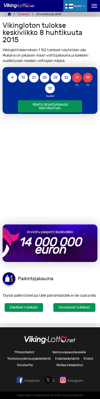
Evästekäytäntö (67, 358)
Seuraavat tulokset (74, 307)
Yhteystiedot (24, 352)
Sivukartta (25, 365)
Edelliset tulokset (24, 307)
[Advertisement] (50, 169)
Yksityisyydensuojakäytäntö (29, 358)
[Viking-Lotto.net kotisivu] (19, 8)
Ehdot (88, 358)
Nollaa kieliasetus (69, 365)
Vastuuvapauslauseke (69, 352)
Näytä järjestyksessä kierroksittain (50, 106)
